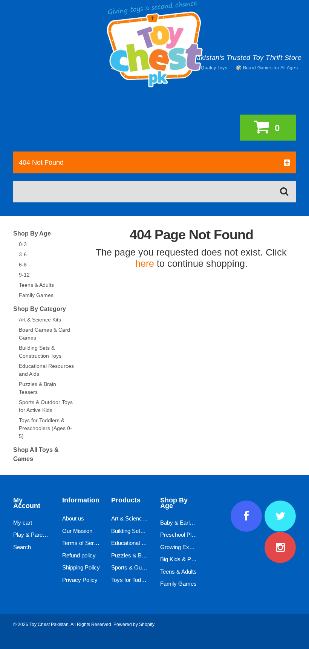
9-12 (24, 275)
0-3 (23, 244)
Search (22, 547)
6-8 (23, 265)
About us (73, 518)
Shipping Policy (81, 567)
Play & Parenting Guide (41, 534)
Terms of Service (83, 543)
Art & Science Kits (40, 320)
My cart (22, 522)
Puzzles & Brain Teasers (141, 555)
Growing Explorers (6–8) (190, 547)
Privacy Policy (80, 580)
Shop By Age (32, 233)
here (144, 263)
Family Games (36, 295)
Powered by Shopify (133, 624)
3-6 (23, 254)
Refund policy (79, 555)
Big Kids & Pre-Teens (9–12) (195, 559)
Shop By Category (39, 309)
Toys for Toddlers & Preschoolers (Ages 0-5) (45, 428)
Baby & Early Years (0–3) (191, 522)
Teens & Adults (36, 285)
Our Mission (77, 531)
